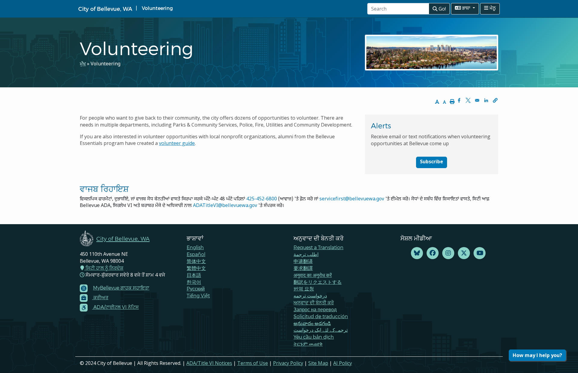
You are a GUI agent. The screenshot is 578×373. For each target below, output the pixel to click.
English (195, 247)
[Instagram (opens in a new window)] (448, 253)
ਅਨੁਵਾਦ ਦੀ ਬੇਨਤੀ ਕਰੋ (314, 302)
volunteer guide (177, 143)
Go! (441, 8)
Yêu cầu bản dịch (314, 337)
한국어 (194, 282)
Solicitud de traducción (321, 316)
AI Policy (342, 363)
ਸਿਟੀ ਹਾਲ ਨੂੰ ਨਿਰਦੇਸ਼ (103, 268)
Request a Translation (318, 247)
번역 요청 (304, 288)
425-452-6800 (261, 199)
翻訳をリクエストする (318, 282)
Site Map (318, 363)
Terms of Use (252, 363)
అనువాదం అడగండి (312, 323)
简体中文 (196, 261)
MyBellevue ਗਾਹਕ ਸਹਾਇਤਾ (121, 287)
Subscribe (431, 162)
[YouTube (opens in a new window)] (480, 253)
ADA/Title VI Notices (209, 363)
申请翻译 (303, 261)
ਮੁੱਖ (83, 64)
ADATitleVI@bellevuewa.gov (225, 206)
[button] (495, 100)
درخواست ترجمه (310, 295)
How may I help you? (537, 355)
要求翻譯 (303, 268)
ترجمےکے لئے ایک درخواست (321, 330)
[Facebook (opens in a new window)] (433, 253)
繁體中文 (196, 268)
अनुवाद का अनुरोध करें (313, 275)
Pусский (196, 288)
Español (196, 254)
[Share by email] (477, 100)
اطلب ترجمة (306, 254)
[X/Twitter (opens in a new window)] (464, 253)
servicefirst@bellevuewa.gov (351, 199)
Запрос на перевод (315, 309)
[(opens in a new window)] (417, 253)
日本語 (194, 275)
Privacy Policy (288, 363)
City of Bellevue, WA (105, 8)
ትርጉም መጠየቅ (308, 343)
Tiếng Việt (198, 295)
